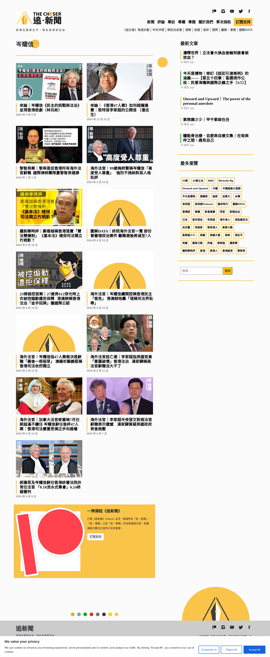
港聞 (188, 29)
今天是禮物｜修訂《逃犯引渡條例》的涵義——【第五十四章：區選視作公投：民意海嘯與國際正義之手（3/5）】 (216, 78)
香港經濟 (227, 250)
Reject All (231, 649)
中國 (215, 188)
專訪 (171, 22)
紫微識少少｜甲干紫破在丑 (206, 119)
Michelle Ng (226, 180)
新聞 (150, 22)
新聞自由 (235, 211)
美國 (202, 235)
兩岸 (206, 29)
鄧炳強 (221, 243)
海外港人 (225, 219)
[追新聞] (54, 18)
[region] (135, 646)
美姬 (227, 235)
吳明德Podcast (204, 204)
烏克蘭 (186, 227)
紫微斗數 (227, 227)
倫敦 (215, 196)
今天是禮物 (188, 196)
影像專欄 (210, 211)
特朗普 (199, 227)
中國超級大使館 (232, 188)
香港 (202, 250)
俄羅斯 (204, 196)
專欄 (181, 22)
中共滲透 (158, 29)
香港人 (214, 250)
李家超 (211, 219)
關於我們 (206, 22)
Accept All (254, 649)
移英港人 (212, 227)
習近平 (239, 235)
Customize (207, 649)
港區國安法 (241, 219)
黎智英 (241, 250)
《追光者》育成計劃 (136, 29)
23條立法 (198, 180)
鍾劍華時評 (188, 250)
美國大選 (215, 235)
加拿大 (226, 196)
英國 (197, 29)
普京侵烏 (197, 219)
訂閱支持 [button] (95, 536)
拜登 (222, 211)
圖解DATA (246, 29)
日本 (185, 219)
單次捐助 (223, 22)
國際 (215, 29)
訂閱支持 (243, 22)
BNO (211, 180)
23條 (185, 180)
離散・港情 (228, 29)
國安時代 (223, 204)
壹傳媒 (186, 211)
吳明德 (186, 204)
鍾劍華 (233, 243)
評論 (161, 22)
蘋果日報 (197, 243)
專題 (192, 22)
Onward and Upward (195, 188)
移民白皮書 (174, 29)
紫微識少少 (188, 235)
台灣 (237, 196)
